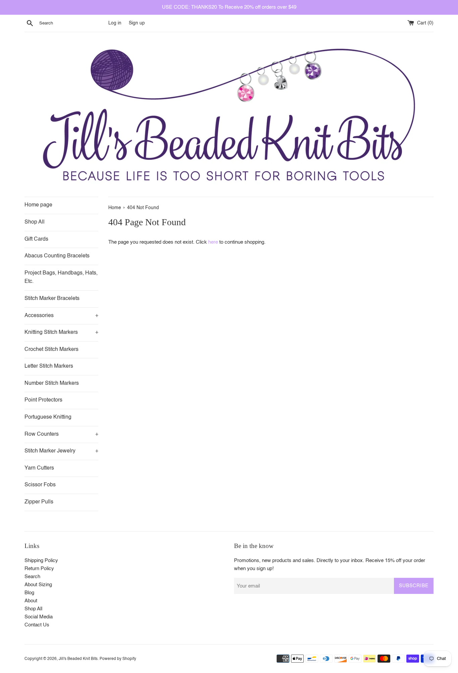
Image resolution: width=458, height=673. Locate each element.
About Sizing (38, 584)
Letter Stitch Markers (48, 366)
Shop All (34, 222)
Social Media (38, 616)
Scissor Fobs (40, 485)
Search (32, 576)
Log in (114, 23)
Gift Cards (36, 239)
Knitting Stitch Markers (61, 332)
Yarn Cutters (39, 468)
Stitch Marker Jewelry (61, 451)
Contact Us (36, 624)
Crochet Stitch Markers (51, 349)
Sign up (137, 23)
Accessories (61, 315)
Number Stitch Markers (51, 383)
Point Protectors (43, 400)
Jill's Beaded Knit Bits (78, 659)
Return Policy (39, 568)
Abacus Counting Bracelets (57, 256)
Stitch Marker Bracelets (51, 298)
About (30, 600)
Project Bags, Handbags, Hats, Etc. (61, 277)
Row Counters (61, 434)
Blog (29, 592)
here (213, 242)
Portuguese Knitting (47, 417)
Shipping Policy (41, 560)
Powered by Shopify (118, 659)
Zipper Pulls (38, 502)
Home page (38, 205)
